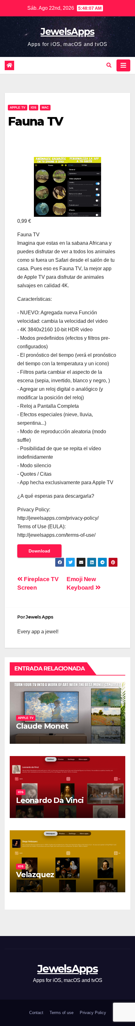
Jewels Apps (39, 617)
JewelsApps (67, 31)
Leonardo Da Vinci (50, 800)
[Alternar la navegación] (123, 65)
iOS (33, 107)
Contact (36, 1012)
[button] (108, 65)
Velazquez (35, 874)
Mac (45, 107)
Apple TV (17, 107)
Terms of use (61, 1012)
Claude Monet (42, 726)
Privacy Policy (93, 1012)
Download (39, 550)
